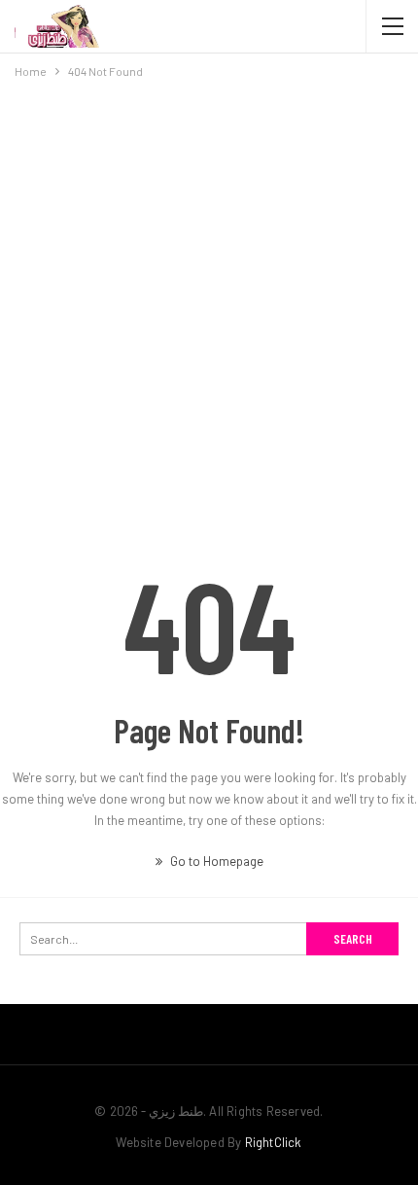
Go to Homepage (215, 861)
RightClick (273, 1142)
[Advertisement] (209, 300)
